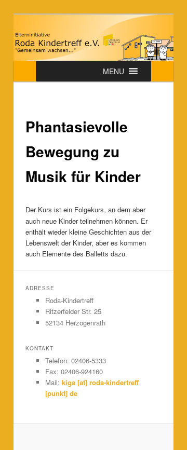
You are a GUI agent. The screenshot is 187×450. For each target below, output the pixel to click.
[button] (113, 71)
